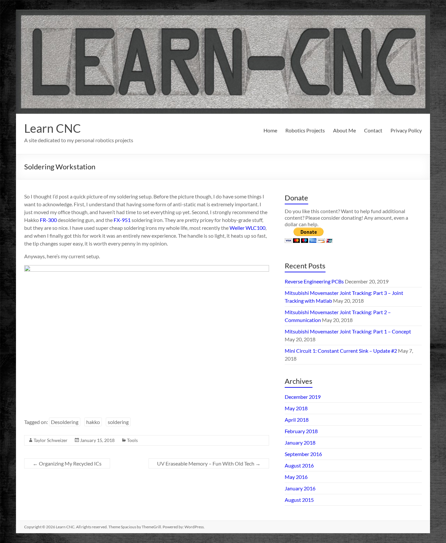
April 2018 (297, 419)
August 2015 (299, 500)
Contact (373, 130)
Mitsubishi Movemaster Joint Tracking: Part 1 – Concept (348, 331)
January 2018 (300, 442)
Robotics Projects (305, 130)
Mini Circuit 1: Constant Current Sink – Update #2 (341, 351)
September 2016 (303, 454)
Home (270, 130)
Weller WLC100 (247, 228)
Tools (132, 440)
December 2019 (303, 397)
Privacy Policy (406, 130)
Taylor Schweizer (51, 440)
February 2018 (301, 431)
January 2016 (300, 488)
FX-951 (122, 220)
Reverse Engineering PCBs (314, 281)
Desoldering (64, 422)
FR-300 (48, 220)
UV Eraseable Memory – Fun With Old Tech (209, 463)
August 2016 (299, 465)
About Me (344, 130)
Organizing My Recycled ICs (67, 463)
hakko (93, 422)
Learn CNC (52, 128)
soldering (118, 422)
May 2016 (296, 477)
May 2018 (296, 408)
